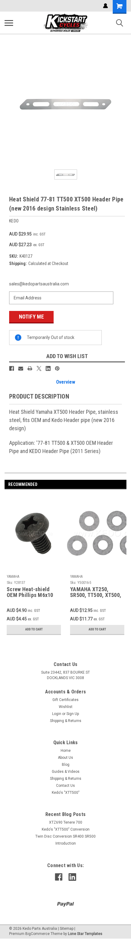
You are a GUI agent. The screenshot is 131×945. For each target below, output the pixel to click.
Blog (65, 764)
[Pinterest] (57, 368)
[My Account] (105, 5)
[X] (39, 368)
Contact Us (65, 785)
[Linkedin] (48, 368)
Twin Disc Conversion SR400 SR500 (65, 836)
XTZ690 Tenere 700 (65, 822)
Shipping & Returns (65, 721)
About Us (65, 757)
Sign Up (72, 714)
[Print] (29, 368)
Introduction (65, 843)
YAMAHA (13, 576)
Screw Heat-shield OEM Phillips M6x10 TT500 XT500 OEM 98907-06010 (30, 592)
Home (66, 750)
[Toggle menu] (9, 23)
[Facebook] (11, 368)
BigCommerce (37, 934)
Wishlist (66, 707)
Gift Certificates (65, 700)
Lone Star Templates (85, 934)
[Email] (20, 368)
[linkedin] (72, 877)
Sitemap (66, 928)
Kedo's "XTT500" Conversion (66, 829)
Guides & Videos (66, 771)
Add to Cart (34, 629)
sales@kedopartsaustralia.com (39, 283)
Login (56, 714)
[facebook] (58, 877)
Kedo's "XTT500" (66, 792)
